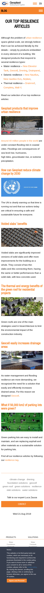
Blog (4, 10)
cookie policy (32, 567)
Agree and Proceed (16, 581)
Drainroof (30, 83)
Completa (8, 87)
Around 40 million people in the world (19, 141)
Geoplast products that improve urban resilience (19, 110)
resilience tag (11, 460)
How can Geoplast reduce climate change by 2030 (20, 171)
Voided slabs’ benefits (14, 224)
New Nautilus (31, 74)
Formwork (33, 544)
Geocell (14, 70)
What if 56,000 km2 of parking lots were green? (21, 406)
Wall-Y (18, 87)
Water (11, 542)
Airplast (27, 79)
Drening (23, 70)
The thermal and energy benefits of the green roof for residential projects (21, 289)
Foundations (11, 544)
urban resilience (34, 38)
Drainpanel (34, 70)
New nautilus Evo (12, 79)
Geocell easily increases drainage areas (21, 344)
